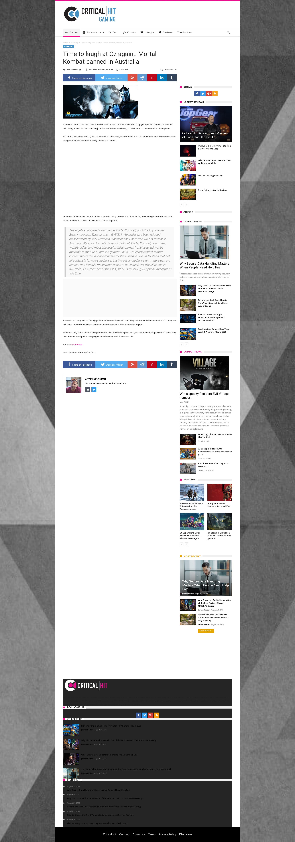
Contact (124, 834)
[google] (132, 77)
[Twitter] (203, 94)
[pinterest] (152, 77)
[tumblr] (172, 77)
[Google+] (209, 94)
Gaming (74, 43)
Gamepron (76, 344)
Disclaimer (185, 834)
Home (65, 43)
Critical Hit (109, 834)
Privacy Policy (167, 834)
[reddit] (142, 77)
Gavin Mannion (71, 69)
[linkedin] (162, 77)
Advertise (139, 834)
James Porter (188, 593)
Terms (152, 834)
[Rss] (215, 94)
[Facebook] (197, 94)
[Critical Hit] (90, 5)
